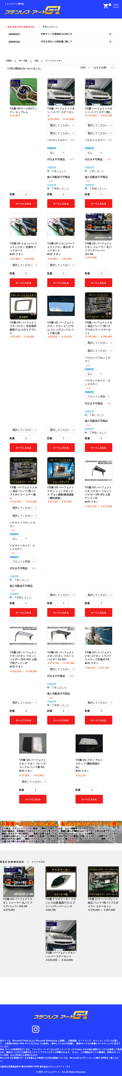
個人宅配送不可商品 (58, 177)
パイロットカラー (57, 140)
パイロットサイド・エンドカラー (97, 382)
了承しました (59, 171)
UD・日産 (23, 61)
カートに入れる (23, 203)
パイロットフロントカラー (97, 359)
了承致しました (60, 188)
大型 (36, 61)
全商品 (9, 61)
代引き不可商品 (56, 159)
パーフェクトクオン (53, 61)
